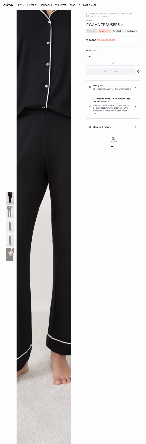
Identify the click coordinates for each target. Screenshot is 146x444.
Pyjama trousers (102, 16)
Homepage (90, 14)
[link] (20, 5)
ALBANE (89, 20)
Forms (122, 14)
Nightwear (102, 14)
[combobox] (113, 62)
